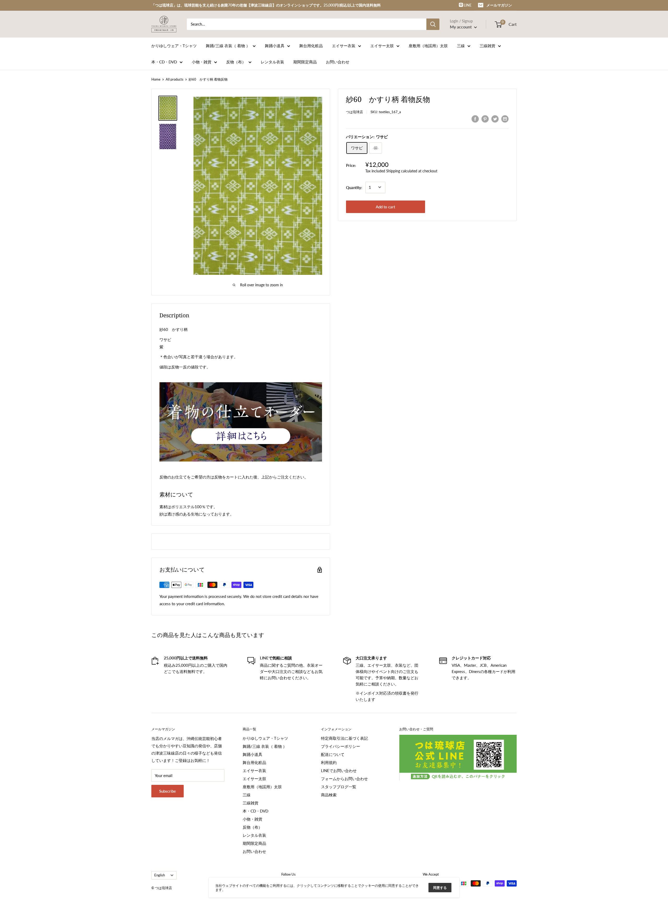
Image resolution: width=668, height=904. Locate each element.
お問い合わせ (337, 61)
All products (174, 79)
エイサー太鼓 (382, 45)
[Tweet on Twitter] (495, 119)
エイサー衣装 (343, 45)
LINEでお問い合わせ (339, 770)
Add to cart (385, 206)
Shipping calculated (401, 170)
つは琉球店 (354, 112)
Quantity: (354, 187)
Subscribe (167, 791)
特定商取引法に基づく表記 (344, 738)
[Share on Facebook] (475, 119)
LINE (467, 5)
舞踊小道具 (274, 45)
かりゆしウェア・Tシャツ (174, 45)
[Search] (432, 24)
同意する (440, 887)
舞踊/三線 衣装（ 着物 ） (228, 45)
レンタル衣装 (272, 61)
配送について (332, 754)
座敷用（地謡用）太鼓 (428, 45)
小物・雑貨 (201, 61)
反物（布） (236, 61)
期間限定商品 (305, 61)
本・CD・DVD (164, 61)
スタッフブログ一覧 (338, 786)
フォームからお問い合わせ (344, 778)
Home (155, 79)
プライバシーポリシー (340, 746)
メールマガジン (499, 5)
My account (461, 26)
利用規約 (329, 762)
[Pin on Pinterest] (485, 119)
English (159, 875)
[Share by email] (505, 119)
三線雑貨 (487, 45)
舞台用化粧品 (311, 45)
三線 (461, 45)
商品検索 (329, 794)
